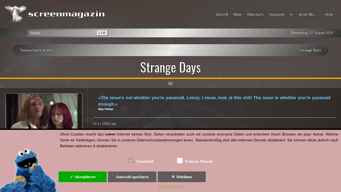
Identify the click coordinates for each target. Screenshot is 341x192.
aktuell (222, 14)
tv (291, 14)
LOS (102, 33)
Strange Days (310, 50)
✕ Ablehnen (182, 177)
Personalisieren (170, 187)
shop (328, 14)
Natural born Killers (36, 50)
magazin (277, 14)
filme (237, 14)
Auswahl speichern (132, 177)
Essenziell (144, 161)
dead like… (309, 14)
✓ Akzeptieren (82, 177)
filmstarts (255, 14)
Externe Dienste (199, 161)
